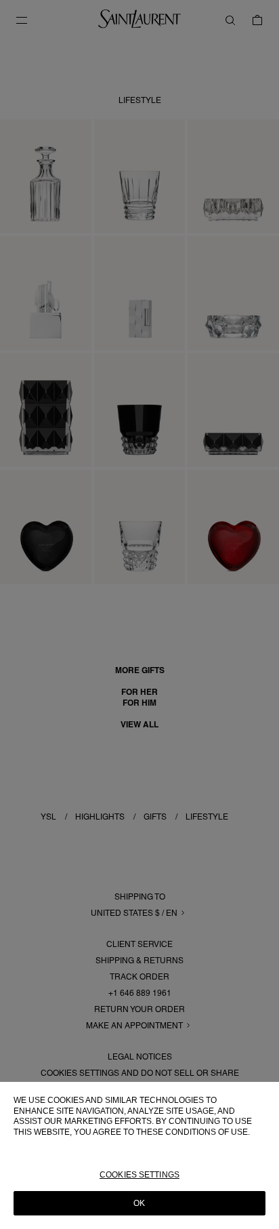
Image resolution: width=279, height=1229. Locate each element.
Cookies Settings (139, 1175)
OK (139, 1203)
